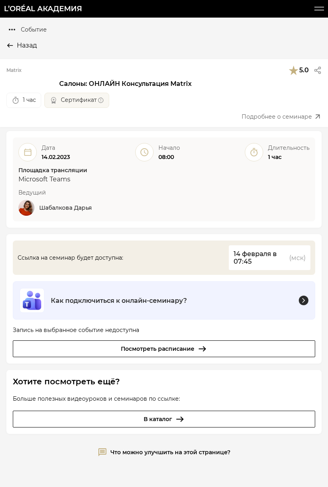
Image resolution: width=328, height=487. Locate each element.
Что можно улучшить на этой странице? (170, 452)
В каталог (158, 419)
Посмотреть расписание (157, 348)
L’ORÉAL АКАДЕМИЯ (43, 8)
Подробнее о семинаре (277, 116)
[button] (318, 70)
